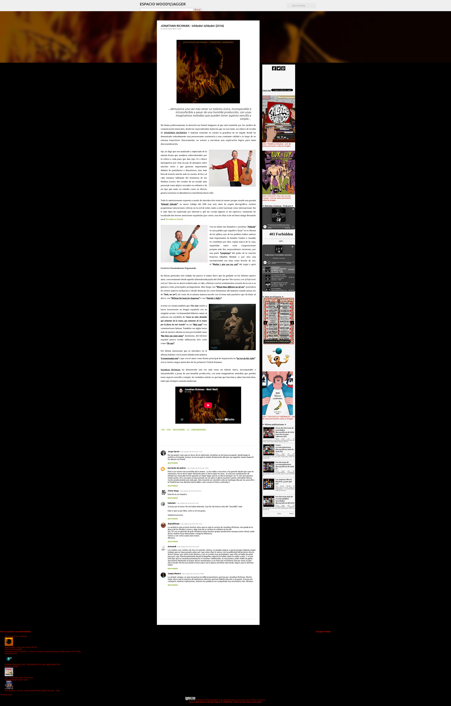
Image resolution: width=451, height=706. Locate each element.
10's (163, 429)
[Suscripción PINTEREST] (283, 70)
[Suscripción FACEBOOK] (274, 70)
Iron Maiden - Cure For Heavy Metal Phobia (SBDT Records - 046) (32, 691)
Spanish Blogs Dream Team (16, 680)
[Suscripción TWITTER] (279, 70)
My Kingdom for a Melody (16, 636)
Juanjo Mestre (174, 573)
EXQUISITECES (11, 654)
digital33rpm (173, 524)
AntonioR (172, 546)
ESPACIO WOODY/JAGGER (163, 4)
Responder (173, 463)
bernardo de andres (177, 468)
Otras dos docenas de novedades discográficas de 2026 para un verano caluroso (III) (284, 432)
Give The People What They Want (19, 677)
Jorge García (173, 451)
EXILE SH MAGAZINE (13, 649)
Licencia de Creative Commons (252, 700)
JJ (188, 429)
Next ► (291, 513)
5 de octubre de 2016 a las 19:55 (197, 468)
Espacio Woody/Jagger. (208, 700)
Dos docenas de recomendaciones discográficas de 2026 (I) (284, 465)
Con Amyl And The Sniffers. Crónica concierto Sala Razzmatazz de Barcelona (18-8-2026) (43, 651)
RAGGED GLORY (11, 667)
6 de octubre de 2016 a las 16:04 (188, 546)
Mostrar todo (6, 695)
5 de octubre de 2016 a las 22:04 (187, 503)
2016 (168, 429)
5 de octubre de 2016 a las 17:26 (191, 451)
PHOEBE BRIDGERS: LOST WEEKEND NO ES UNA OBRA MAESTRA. (33, 664)
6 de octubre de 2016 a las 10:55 (191, 524)
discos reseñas (179, 429)
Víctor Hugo (173, 491)
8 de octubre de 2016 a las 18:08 (193, 573)
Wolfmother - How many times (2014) (21, 647)
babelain (172, 503)
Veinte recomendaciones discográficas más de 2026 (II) (284, 448)
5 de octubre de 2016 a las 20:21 (191, 491)
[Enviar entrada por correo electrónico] (162, 427)
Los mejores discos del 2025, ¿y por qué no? (283, 481)
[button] (162, 33)
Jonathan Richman (198, 429)
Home (279, 513)
